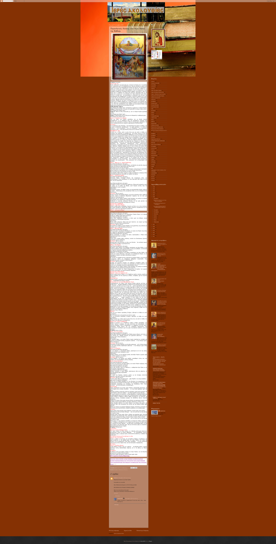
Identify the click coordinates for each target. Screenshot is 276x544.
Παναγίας (153, 137)
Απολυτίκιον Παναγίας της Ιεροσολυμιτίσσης (161, 291)
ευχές (152, 108)
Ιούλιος (152, 112)
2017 (154, 224)
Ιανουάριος (153, 110)
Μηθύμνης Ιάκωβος (155, 125)
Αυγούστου (156, 213)
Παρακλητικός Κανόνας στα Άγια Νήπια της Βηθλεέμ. (160, 201)
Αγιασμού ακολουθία (155, 83)
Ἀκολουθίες (153, 84)
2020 (154, 192)
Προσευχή (153, 142)
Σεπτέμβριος (153, 146)
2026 (154, 186)
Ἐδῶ (115, 464)
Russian (152, 176)
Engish (152, 166)
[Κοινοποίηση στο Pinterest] (136, 468)
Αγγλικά (152, 81)
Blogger (150, 541)
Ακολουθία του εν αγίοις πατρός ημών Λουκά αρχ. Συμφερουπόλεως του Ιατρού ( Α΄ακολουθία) (162, 302)
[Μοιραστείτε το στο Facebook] (135, 468)
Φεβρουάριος (153, 151)
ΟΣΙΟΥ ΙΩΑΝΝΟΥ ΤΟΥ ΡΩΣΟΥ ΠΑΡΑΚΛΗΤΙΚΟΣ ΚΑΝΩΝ (161, 280)
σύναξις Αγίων (154, 148)
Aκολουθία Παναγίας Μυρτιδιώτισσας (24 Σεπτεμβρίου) (161, 324)
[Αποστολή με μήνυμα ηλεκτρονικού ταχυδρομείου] (131, 468)
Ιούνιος (152, 114)
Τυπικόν (153, 149)
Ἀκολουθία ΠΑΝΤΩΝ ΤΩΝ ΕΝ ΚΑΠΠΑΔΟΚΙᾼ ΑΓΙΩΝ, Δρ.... (160, 207)
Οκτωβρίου (156, 210)
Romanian (153, 174)
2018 (154, 196)
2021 (154, 190)
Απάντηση (116, 493)
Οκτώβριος (153, 135)
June (152, 168)
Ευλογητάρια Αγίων (155, 106)
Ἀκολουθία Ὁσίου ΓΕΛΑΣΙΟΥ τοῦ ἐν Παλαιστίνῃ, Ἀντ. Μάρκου (159, 387)
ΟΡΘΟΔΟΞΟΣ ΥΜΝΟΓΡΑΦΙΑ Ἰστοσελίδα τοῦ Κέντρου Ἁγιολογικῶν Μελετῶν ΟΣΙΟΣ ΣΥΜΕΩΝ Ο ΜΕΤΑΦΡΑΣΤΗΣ (159, 384)
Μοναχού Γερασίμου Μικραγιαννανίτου (159, 130)
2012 (154, 234)
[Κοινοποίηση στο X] (134, 468)
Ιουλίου (155, 215)
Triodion (153, 180)
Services (153, 178)
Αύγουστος (153, 99)
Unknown (116, 477)
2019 (154, 194)
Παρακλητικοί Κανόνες (123, 469)
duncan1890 (142, 541)
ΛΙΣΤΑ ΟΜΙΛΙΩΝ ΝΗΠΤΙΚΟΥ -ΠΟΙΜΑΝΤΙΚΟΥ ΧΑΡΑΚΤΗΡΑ (159, 370)
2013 (154, 232)
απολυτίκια (153, 86)
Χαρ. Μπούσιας (154, 155)
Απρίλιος (153, 88)
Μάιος (152, 119)
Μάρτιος (153, 121)
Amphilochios (120, 498)
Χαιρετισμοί (153, 153)
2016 (154, 226)
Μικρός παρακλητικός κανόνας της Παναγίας (161, 313)
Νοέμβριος (153, 133)
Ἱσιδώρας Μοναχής (155, 116)
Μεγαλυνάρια (153, 123)
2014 (154, 230)
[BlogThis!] (132, 468)
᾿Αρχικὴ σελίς (155, 398)
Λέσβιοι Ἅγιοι (154, 117)
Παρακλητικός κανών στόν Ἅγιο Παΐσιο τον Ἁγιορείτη (161, 254)
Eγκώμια (153, 164)
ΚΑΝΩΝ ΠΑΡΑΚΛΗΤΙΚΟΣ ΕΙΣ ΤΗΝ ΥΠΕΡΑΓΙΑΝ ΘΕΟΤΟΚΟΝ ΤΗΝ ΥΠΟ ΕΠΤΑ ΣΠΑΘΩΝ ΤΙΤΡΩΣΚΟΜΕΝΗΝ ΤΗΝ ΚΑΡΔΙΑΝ (158, 267)
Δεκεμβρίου (156, 198)
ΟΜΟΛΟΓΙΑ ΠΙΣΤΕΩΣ (158, 368)
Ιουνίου (155, 217)
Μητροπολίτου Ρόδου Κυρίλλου (157, 128)
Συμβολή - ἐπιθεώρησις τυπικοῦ (159, 397)
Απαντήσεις (117, 495)
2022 (154, 188)
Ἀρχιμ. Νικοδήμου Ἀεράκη (156, 90)
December (153, 162)
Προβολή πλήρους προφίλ (156, 415)
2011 (154, 236)
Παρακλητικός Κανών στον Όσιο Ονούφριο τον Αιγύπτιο (162, 244)
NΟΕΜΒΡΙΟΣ (154, 173)
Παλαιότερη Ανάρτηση (142, 530)
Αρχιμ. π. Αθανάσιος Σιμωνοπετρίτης (158, 94)
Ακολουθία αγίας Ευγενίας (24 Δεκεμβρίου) (159, 204)
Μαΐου (155, 219)
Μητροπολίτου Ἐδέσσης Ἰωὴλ (157, 127)
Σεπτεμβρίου (156, 211)
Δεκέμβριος (116, 469)
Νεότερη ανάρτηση (114, 530)
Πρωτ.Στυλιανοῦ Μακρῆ (156, 144)
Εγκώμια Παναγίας (155, 105)
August (152, 159)
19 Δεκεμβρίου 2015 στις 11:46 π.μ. (131, 498)
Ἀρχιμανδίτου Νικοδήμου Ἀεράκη (157, 95)
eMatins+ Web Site (156, 403)
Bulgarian (153, 160)
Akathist (153, 157)
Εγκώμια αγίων (154, 103)
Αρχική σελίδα (128, 530)
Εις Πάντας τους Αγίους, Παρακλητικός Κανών (161, 345)
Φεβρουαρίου (156, 221)
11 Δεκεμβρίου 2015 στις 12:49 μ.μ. (124, 477)
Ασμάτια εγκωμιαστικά (155, 97)
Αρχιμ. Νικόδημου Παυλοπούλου (157, 92)
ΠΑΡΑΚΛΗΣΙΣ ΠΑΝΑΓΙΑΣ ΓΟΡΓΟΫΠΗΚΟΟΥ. (161, 335)
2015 (154, 228)
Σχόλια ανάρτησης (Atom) (119, 533)
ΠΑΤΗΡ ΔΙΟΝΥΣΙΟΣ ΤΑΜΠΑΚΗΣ (158, 140)
